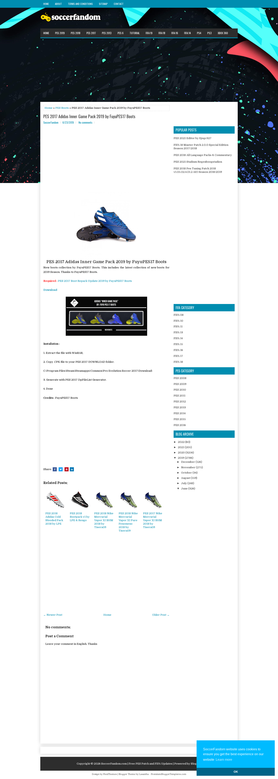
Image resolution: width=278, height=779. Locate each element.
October (187, 472)
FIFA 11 (178, 326)
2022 (181, 441)
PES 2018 (75, 33)
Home (46, 3)
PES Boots (62, 107)
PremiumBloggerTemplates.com (168, 774)
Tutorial (135, 33)
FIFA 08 (179, 314)
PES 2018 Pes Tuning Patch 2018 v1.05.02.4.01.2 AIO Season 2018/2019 (198, 170)
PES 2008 (180, 378)
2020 (181, 452)
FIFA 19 (149, 33)
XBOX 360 (223, 33)
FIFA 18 (162, 33)
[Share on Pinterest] (67, 469)
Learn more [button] (224, 759)
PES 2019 (60, 33)
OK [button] (236, 771)
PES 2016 (180, 425)
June (184, 488)
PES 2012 (180, 401)
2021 (181, 447)
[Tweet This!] (61, 469)
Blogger (196, 763)
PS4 (199, 33)
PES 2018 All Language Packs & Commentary (203, 155)
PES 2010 (180, 389)
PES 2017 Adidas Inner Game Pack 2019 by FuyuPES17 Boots (89, 116)
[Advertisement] (139, 69)
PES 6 (121, 33)
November (188, 467)
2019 (181, 457)
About (58, 3)
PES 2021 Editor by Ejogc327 (192, 138)
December (188, 461)
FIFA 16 (174, 33)
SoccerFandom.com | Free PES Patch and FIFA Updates (136, 763)
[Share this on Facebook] (55, 469)
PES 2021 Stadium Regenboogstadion (198, 161)
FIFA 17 (178, 355)
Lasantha (144, 774)
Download (50, 289)
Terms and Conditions (80, 3)
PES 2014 (180, 413)
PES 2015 (180, 419)
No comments (85, 122)
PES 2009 (180, 384)
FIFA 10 (178, 320)
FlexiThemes (110, 774)
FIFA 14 (187, 33)
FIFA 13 (178, 332)
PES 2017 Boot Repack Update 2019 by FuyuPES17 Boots (95, 280)
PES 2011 (179, 395)
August (186, 477)
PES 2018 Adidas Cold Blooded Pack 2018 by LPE (54, 518)
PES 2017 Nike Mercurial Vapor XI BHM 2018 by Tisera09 (152, 520)
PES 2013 (107, 33)
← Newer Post (52, 614)
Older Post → (161, 614)
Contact (119, 3)
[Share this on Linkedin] (72, 469)
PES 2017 (91, 33)
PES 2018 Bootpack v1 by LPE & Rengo (80, 517)
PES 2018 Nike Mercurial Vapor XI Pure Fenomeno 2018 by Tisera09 (128, 522)
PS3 (209, 33)
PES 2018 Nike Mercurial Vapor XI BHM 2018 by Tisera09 (103, 520)
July (184, 483)
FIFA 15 (178, 344)
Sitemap (103, 3)
